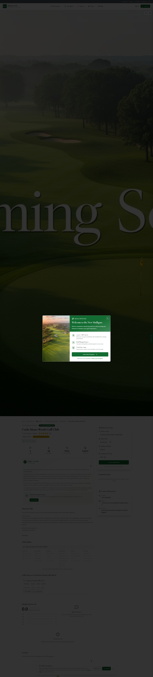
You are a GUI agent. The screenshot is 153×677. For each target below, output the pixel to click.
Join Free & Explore (88, 354)
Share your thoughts (97, 358)
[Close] (108, 317)
